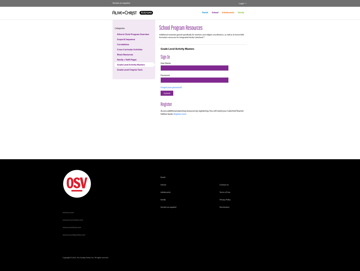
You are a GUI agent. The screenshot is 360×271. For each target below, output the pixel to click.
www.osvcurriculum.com (73, 219)
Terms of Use (225, 192)
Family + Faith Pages (127, 59)
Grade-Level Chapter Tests (130, 69)
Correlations (123, 44)
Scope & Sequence (126, 39)
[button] (236, 2)
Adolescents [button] (228, 12)
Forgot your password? (171, 87)
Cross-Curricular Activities (129, 49)
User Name (166, 63)
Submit (167, 93)
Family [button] (241, 12)
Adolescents (165, 192)
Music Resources (125, 54)
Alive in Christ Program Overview (133, 34)
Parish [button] (205, 12)
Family (163, 199)
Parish (163, 177)
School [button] (215, 12)
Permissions (225, 207)
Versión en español (121, 3)
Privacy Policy (225, 199)
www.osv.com (68, 212)
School (163, 184)
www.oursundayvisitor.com (74, 234)
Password (165, 75)
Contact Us (224, 184)
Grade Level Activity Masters (131, 64)
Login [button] (242, 3)
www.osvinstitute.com (72, 227)
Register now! (180, 113)
